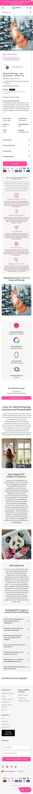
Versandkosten (11, 91)
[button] (31, 0)
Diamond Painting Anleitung (7, 706)
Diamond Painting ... (12, 54)
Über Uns (4, 709)
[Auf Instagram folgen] (7, 767)
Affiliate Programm (23, 695)
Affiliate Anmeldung (23, 701)
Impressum (5, 721)
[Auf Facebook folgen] (3, 767)
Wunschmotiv (17, 522)
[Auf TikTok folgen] (16, 767)
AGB (3, 718)
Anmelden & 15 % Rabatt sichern (16, 759)
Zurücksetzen (24, 12)
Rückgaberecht (6, 702)
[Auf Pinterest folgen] (11, 767)
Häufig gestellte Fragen (8, 693)
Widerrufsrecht (6, 727)
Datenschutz (5, 724)
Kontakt (4, 696)
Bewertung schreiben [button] (16, 398)
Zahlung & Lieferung (7, 699)
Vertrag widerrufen (8, 733)
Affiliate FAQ (21, 698)
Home (4, 54)
